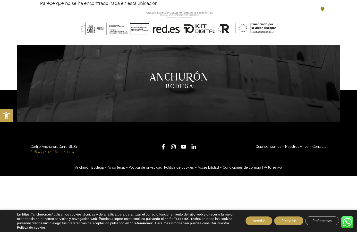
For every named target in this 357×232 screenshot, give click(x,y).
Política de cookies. (32, 227)
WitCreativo (273, 167)
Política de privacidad (146, 167)
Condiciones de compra (242, 167)
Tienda (228, 11)
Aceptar (259, 221)
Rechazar (288, 221)
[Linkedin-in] (193, 146)
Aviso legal (116, 167)
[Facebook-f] (163, 146)
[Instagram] (173, 146)
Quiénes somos (268, 147)
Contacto (258, 11)
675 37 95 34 (64, 152)
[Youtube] (183, 146)
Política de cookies (179, 167)
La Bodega (70, 11)
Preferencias (322, 221)
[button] (6, 115)
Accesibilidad (208, 167)
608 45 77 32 (40, 152)
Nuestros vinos (118, 11)
